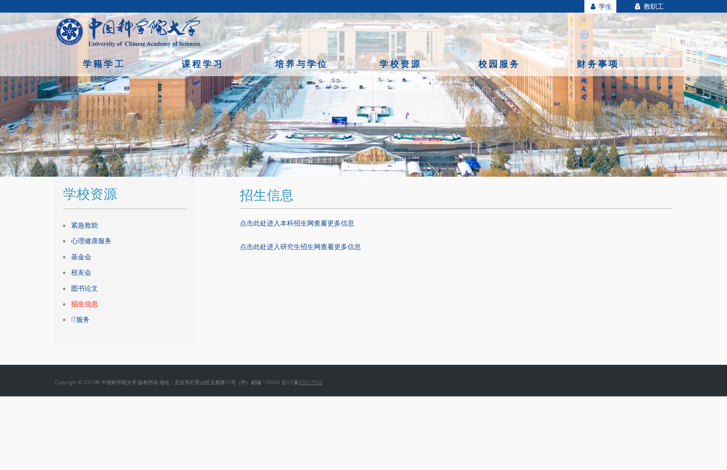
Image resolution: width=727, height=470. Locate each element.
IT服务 (80, 319)
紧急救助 (84, 225)
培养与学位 (301, 63)
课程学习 (203, 63)
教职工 (653, 6)
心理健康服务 (91, 240)
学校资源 (400, 63)
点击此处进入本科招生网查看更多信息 (297, 223)
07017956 (310, 382)
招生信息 (84, 303)
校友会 (81, 272)
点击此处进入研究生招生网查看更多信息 (300, 246)
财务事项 (598, 63)
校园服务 (499, 63)
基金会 (81, 256)
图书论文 (84, 288)
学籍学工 (104, 63)
